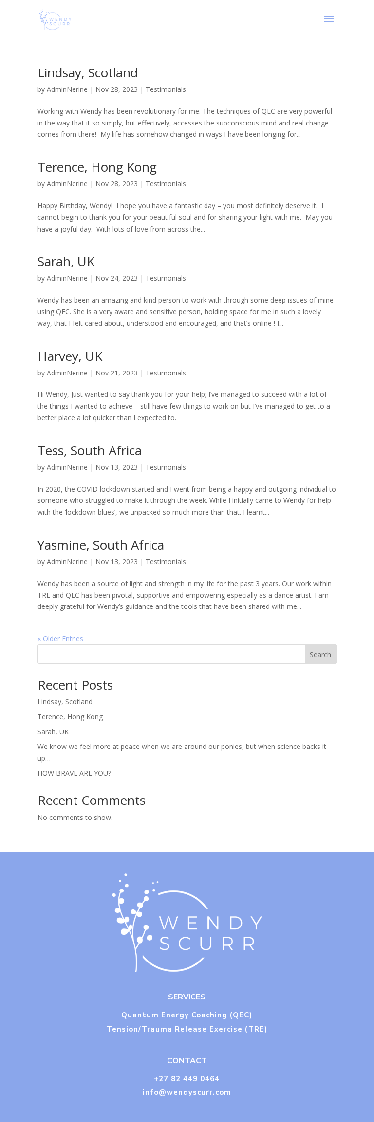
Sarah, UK (65, 261)
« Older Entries (60, 638)
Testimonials (166, 89)
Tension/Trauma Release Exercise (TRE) (187, 1029)
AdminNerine (67, 89)
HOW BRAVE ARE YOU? (74, 773)
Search (320, 654)
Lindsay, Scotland (87, 72)
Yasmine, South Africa (100, 544)
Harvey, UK (69, 356)
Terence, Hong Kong (97, 167)
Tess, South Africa (89, 450)
